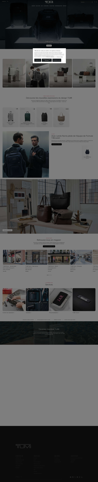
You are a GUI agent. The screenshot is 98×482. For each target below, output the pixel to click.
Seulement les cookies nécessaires (46, 60)
